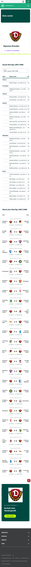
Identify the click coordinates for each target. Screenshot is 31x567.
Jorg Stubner (12, 143)
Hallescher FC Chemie (26, 291)
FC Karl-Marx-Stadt (5, 301)
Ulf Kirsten (12, 185)
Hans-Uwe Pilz (13, 121)
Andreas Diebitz (13, 112)
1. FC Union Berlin (4, 322)
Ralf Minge (12, 179)
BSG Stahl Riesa (27, 222)
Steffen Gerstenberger (15, 127)
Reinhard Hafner (13, 163)
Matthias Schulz (13, 168)
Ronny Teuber (13, 96)
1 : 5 (15, 322)
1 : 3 (15, 371)
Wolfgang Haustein (14, 89)
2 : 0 (15, 401)
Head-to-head (19, 234)
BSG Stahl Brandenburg (26, 332)
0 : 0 (15, 222)
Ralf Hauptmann (13, 146)
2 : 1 (15, 232)
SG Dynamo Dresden (4, 222)
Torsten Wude (13, 132)
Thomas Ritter (13, 124)
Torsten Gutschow (14, 174)
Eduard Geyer (13, 82)
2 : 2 (15, 301)
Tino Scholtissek (13, 191)
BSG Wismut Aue (26, 242)
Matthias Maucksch (14, 138)
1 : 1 (15, 271)
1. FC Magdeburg (4, 252)
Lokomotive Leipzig (26, 261)
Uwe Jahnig (12, 182)
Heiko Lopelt (13, 199)
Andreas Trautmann (14, 116)
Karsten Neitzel (13, 160)
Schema (12, 234)
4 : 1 (15, 461)
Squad (5, 69)
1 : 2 (15, 341)
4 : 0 (15, 311)
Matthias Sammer (14, 155)
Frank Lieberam (13, 109)
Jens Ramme (12, 99)
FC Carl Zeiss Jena (5, 342)
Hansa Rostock (5, 271)
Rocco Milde (12, 188)
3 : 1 (15, 251)
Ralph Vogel (12, 196)
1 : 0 (15, 411)
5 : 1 (15, 361)
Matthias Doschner (14, 151)
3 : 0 (15, 242)
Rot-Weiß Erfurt (4, 232)
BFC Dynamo (26, 281)
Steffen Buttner (13, 106)
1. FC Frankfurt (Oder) (27, 311)
